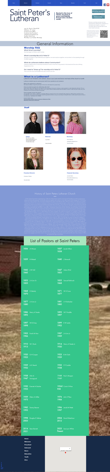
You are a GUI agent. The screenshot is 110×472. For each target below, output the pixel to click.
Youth (26, 457)
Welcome (27, 441)
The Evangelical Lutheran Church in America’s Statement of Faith (37, 99)
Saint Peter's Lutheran (30, 15)
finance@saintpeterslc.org (72, 177)
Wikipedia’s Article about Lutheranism (31, 100)
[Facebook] (105, 5)
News (26, 451)
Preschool (27, 444)
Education (27, 454)
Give (26, 460)
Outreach (27, 447)
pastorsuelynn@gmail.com (31, 139)
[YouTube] (108, 5)
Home (26, 438)
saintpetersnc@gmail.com (72, 141)
